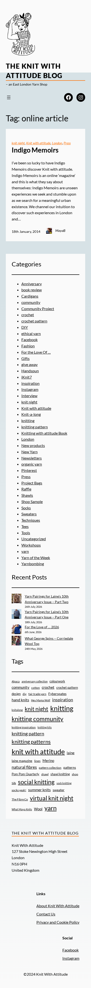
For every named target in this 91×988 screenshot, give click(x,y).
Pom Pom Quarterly (25, 774)
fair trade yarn (37, 693)
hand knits (20, 700)
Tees (25, 526)
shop (75, 774)
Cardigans (29, 296)
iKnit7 (26, 377)
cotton (35, 687)
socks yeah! (19, 790)
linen (37, 760)
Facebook (29, 339)
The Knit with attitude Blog (45, 833)
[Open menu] (9, 97)
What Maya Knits (22, 809)
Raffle (26, 489)
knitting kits (45, 727)
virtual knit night (51, 798)
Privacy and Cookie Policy (57, 922)
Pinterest (29, 470)
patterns (69, 767)
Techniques (30, 520)
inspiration (30, 383)
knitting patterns (31, 741)
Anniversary (31, 283)
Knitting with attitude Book (44, 433)
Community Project (37, 308)
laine (70, 753)
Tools (25, 532)
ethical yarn (31, 333)
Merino (48, 760)
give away (29, 364)
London (57, 143)
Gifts (25, 358)
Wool (38, 809)
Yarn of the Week (35, 557)
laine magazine (22, 761)
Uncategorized (33, 538)
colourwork (57, 681)
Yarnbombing (32, 563)
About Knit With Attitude (57, 905)
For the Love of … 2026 (42, 627)
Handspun (30, 370)
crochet (27, 314)
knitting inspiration (24, 727)
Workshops (31, 545)
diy (24, 694)
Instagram (29, 389)
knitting (27, 420)
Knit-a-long (31, 414)
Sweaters (29, 514)
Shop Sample (32, 501)
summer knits (39, 789)
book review (31, 289)
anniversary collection (35, 681)
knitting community (37, 718)
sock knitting (64, 783)
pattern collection (50, 767)
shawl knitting (60, 774)
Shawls (27, 495)
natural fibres (24, 767)
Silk (14, 783)
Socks (26, 507)
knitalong (17, 709)
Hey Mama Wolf (40, 700)
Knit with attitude (38, 143)
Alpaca (16, 681)
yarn (25, 551)
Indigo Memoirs (35, 150)
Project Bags (31, 483)
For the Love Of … (36, 352)
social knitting (36, 781)
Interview (29, 395)
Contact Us (45, 914)
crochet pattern (34, 321)
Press (67, 143)
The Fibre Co (20, 799)
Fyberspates (57, 694)
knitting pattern (34, 426)
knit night (18, 143)
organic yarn (31, 464)
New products (33, 445)
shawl (45, 774)
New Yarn (29, 451)
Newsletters (31, 458)
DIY (24, 327)
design (16, 694)
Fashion (28, 346)
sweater (59, 790)
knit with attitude (38, 751)
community (30, 302)
